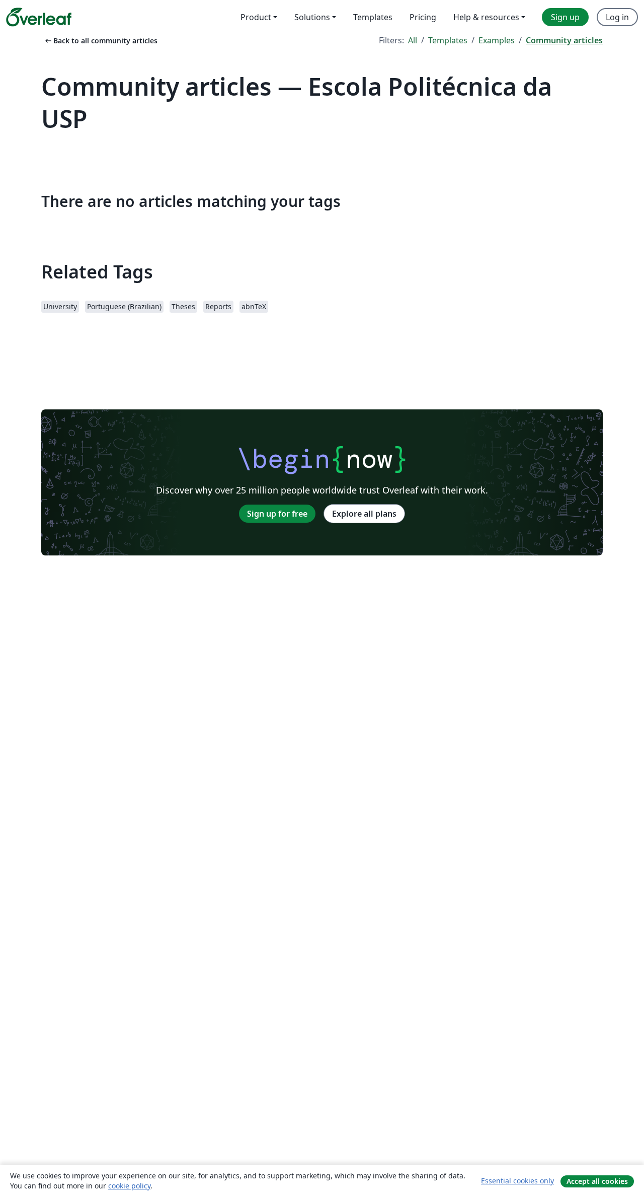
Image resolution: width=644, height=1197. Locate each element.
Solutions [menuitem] (312, 17)
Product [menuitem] (255, 17)
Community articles (564, 40)
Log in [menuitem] (617, 17)
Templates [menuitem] (372, 17)
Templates (447, 40)
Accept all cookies (597, 1181)
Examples (496, 40)
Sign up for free (277, 513)
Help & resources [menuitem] (486, 17)
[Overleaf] (38, 17)
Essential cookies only (517, 1180)
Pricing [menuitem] (423, 17)
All (412, 40)
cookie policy (129, 1185)
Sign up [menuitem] (565, 17)
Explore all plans (364, 513)
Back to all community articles (100, 40)
